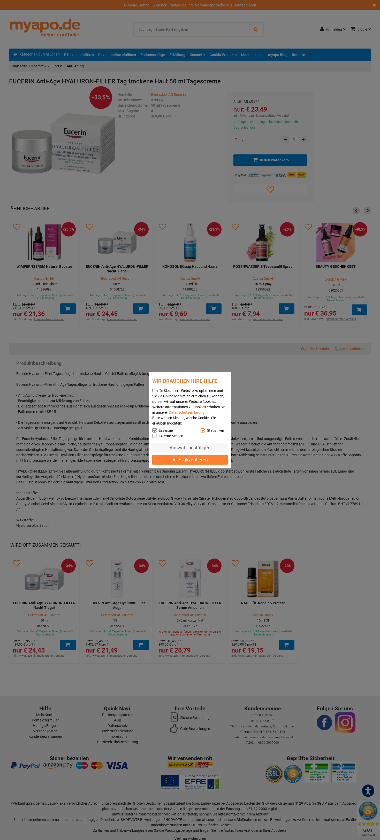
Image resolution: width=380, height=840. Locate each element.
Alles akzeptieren (190, 459)
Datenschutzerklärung (186, 412)
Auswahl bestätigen (190, 447)
